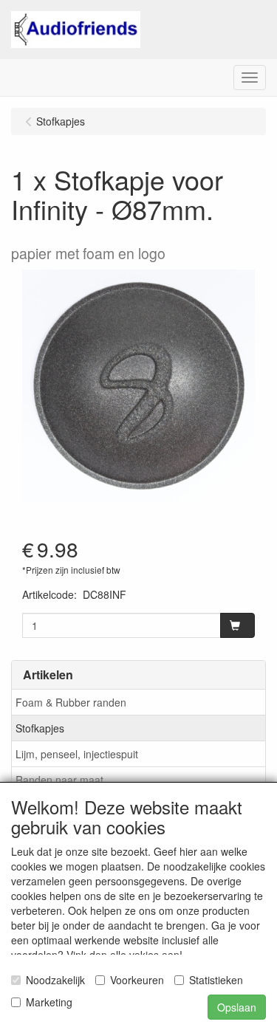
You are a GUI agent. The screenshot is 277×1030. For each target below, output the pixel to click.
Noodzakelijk (55, 979)
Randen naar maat (59, 779)
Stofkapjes (40, 728)
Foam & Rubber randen (71, 702)
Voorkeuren (137, 979)
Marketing (49, 1002)
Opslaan (236, 1007)
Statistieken (216, 979)
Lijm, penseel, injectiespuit (77, 753)
